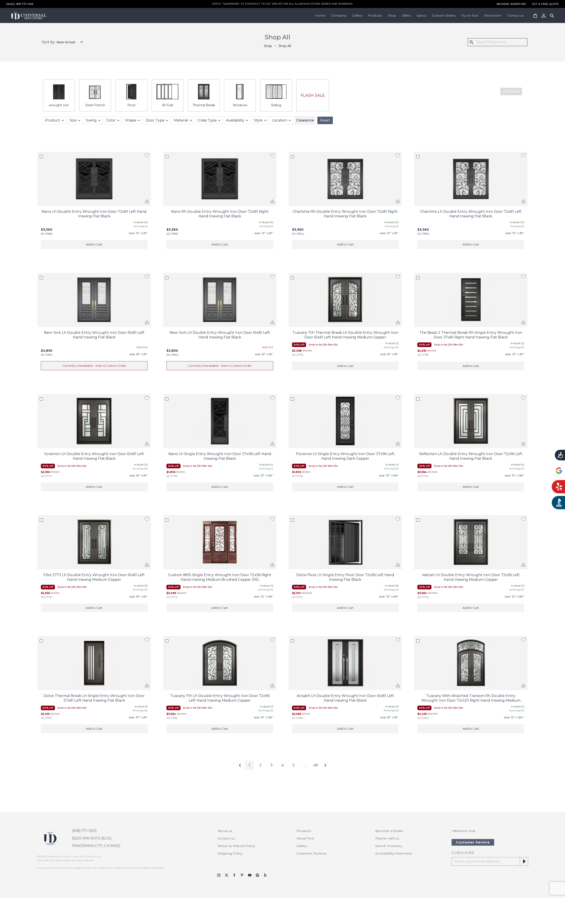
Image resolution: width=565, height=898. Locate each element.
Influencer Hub (464, 831)
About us (225, 831)
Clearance (305, 120)
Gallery (357, 15)
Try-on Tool (469, 15)
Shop (392, 15)
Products (375, 15)
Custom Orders (444, 15)
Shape (130, 120)
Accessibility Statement (393, 853)
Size (73, 120)
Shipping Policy (230, 853)
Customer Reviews (311, 853)
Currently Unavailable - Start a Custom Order (94, 365)
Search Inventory (388, 846)
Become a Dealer (389, 831)
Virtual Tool (305, 838)
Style (258, 120)
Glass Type (207, 120)
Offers (406, 15)
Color (111, 120)
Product (52, 120)
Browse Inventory (511, 4)
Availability (235, 120)
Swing (91, 120)
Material (181, 120)
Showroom (492, 15)
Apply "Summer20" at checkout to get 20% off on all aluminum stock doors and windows (282, 4)
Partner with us (387, 838)
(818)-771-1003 (84, 831)
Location (279, 120)
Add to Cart (94, 244)
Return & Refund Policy (236, 846)
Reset (325, 120)
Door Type (155, 120)
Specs (421, 15)
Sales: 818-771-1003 (19, 4)
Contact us (515, 15)
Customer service (473, 842)
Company (338, 15)
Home (320, 15)
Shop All (285, 46)
